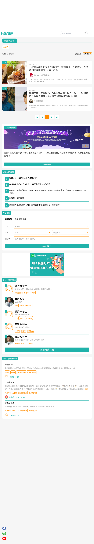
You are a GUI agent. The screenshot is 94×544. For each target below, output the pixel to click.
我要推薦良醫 (47, 349)
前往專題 (47, 164)
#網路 (5, 47)
